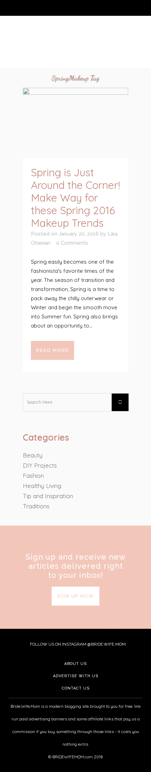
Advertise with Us (75, 676)
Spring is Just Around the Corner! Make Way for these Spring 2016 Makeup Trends (75, 198)
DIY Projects (40, 465)
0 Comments (72, 243)
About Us (75, 663)
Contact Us (76, 688)
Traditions (36, 506)
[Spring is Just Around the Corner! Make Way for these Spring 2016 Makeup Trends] (75, 123)
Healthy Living (42, 485)
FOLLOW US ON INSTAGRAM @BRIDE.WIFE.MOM (77, 644)
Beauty (32, 455)
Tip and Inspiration (48, 496)
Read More (52, 350)
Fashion (33, 475)
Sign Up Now (75, 596)
